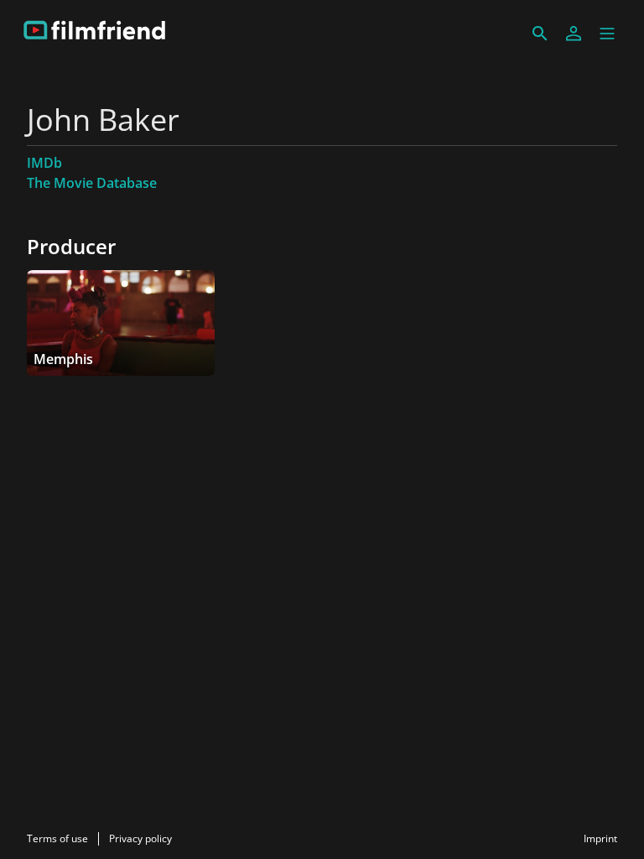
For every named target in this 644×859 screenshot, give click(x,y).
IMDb (44, 163)
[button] (607, 33)
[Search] (540, 33)
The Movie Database (92, 183)
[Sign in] (573, 33)
